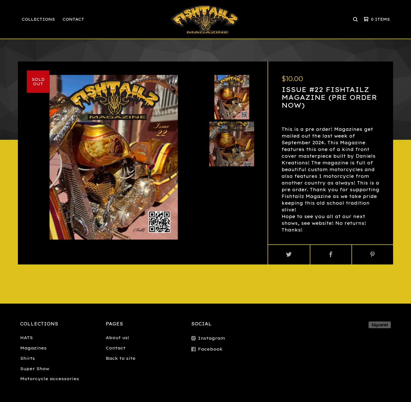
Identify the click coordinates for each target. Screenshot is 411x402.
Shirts (27, 358)
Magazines (33, 348)
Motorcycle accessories (49, 378)
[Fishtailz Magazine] (204, 19)
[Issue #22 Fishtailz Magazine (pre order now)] (231, 97)
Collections (38, 19)
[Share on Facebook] (330, 254)
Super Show (34, 368)
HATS (26, 337)
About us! (117, 337)
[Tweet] (289, 254)
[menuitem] (38, 19)
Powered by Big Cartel (380, 324)
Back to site (121, 358)
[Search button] (355, 19)
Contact (73, 19)
